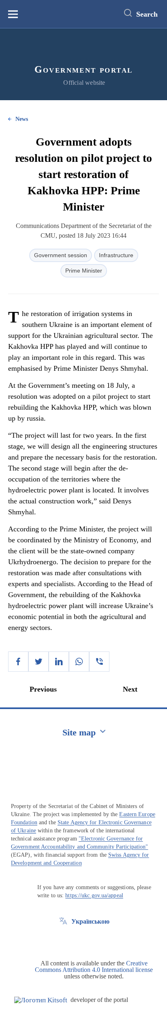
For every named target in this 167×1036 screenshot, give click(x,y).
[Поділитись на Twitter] (38, 661)
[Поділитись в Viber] (99, 661)
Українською (90, 921)
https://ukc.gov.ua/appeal (94, 895)
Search (147, 14)
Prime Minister (83, 270)
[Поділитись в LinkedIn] (59, 661)
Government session (60, 255)
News (21, 119)
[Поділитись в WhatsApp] (79, 661)
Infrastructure (116, 255)
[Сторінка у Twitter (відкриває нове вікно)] (63, 940)
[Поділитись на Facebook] (18, 661)
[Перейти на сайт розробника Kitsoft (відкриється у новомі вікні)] (41, 1000)
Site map (79, 732)
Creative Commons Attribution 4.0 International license (94, 966)
